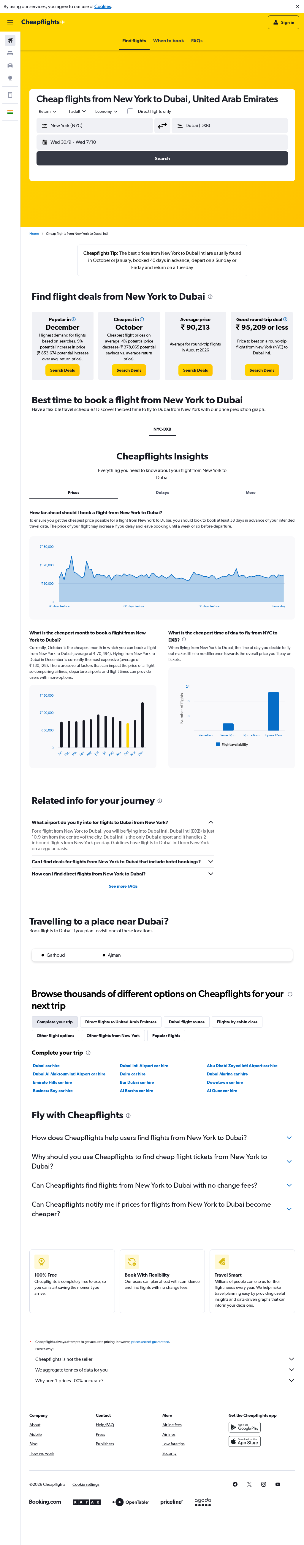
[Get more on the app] (10, 95)
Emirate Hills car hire (52, 1082)
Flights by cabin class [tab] (237, 1021)
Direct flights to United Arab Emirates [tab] (120, 1021)
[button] (297, 6)
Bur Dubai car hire (137, 1082)
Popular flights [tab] (166, 1035)
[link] (62, 370)
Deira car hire (132, 1074)
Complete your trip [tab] (55, 1021)
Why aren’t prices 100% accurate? (69, 1380)
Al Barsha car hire (136, 1090)
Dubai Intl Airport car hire (144, 1065)
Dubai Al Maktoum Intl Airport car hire (69, 1074)
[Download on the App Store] (245, 1441)
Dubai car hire (46, 1065)
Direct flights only (154, 111)
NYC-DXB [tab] (162, 429)
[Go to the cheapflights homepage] (43, 22)
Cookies (102, 6)
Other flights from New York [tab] (113, 1035)
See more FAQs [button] (123, 886)
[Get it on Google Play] (245, 1427)
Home (34, 234)
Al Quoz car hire (222, 1090)
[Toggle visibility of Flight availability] (232, 744)
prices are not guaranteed (150, 1342)
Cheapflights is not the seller (63, 1359)
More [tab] (251, 492)
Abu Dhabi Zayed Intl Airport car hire (242, 1065)
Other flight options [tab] (55, 1035)
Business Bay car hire (53, 1090)
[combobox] (106, 111)
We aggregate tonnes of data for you (71, 1370)
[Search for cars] (10, 65)
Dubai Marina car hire (227, 1074)
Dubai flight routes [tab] (187, 1021)
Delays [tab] (162, 492)
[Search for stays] (10, 53)
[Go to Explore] (10, 78)
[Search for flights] (10, 40)
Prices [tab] (73, 492)
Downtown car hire (225, 1082)
